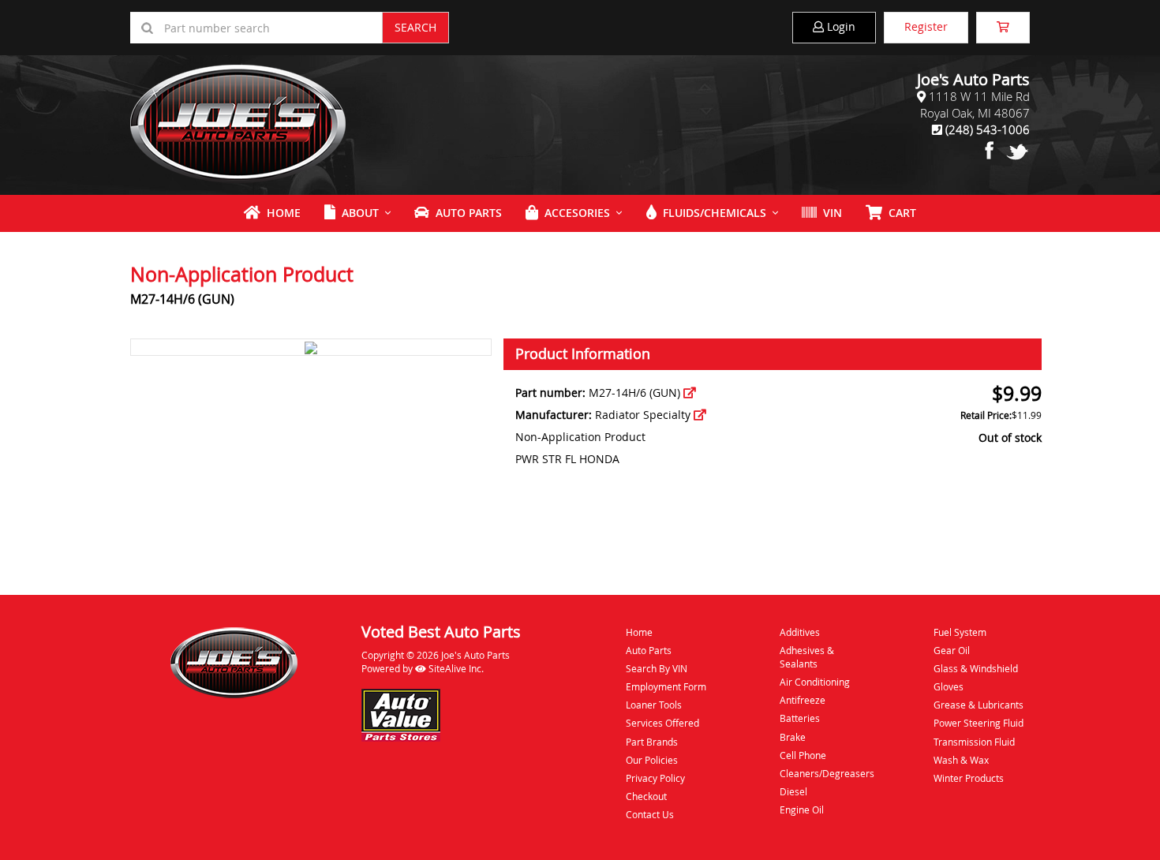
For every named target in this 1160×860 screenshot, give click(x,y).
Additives (800, 632)
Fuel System (960, 632)
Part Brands (652, 741)
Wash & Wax (961, 759)
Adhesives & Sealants (807, 657)
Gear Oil (952, 650)
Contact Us (650, 814)
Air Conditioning (815, 681)
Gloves (949, 686)
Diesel (793, 791)
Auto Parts (465, 212)
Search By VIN (656, 668)
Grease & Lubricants (978, 704)
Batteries (800, 718)
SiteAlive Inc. (455, 668)
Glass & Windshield (976, 668)
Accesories (574, 212)
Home (280, 212)
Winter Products (969, 778)
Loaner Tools (654, 704)
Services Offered (662, 722)
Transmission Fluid (974, 741)
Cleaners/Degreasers (827, 773)
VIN (829, 212)
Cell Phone (803, 755)
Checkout (646, 796)
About (357, 212)
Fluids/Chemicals (711, 212)
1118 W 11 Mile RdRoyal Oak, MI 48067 (975, 104)
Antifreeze (802, 700)
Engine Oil (802, 809)
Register (926, 26)
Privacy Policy (655, 778)
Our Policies (652, 759)
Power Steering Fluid (978, 722)
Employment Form (666, 686)
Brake (793, 737)
